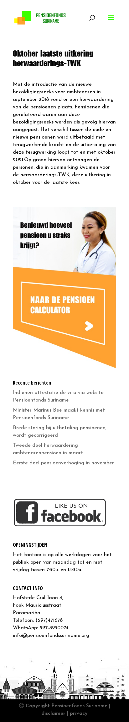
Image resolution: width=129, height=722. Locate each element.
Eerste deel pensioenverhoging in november (63, 463)
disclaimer (53, 713)
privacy (79, 713)
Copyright (38, 705)
